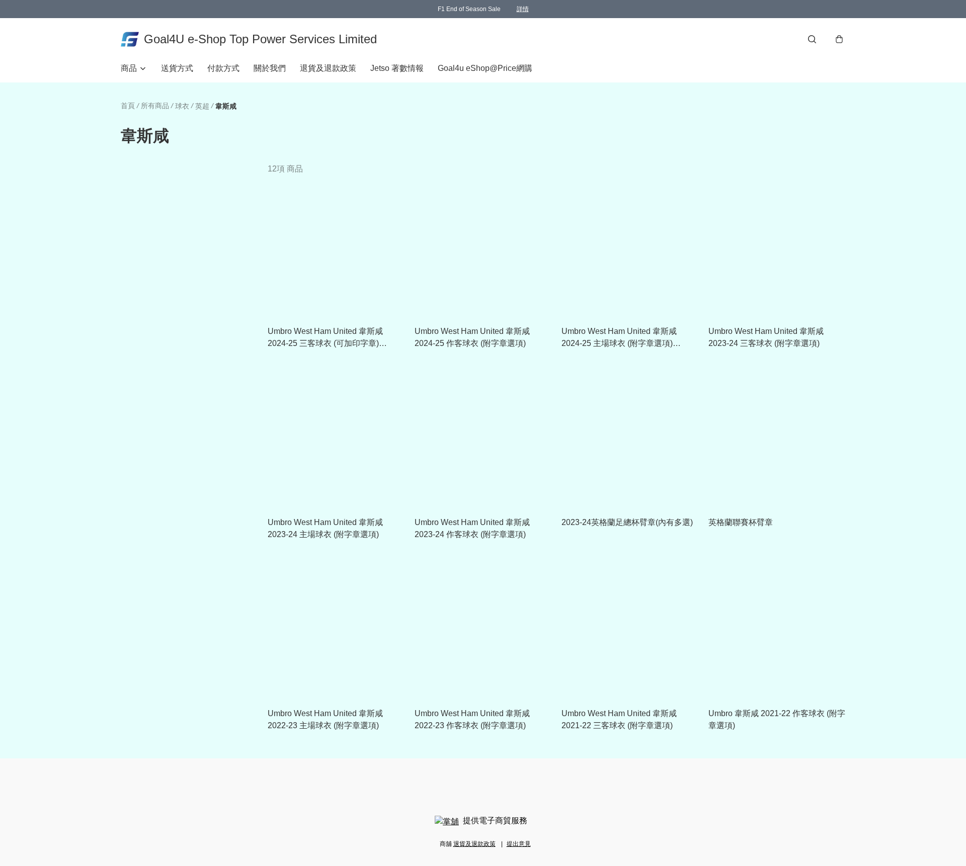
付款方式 (223, 68)
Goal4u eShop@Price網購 (485, 68)
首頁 (128, 106)
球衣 (182, 106)
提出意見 (519, 843)
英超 (202, 106)
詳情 (523, 9)
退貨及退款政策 (328, 68)
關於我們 (270, 68)
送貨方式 (177, 68)
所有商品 (155, 106)
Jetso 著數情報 (397, 68)
